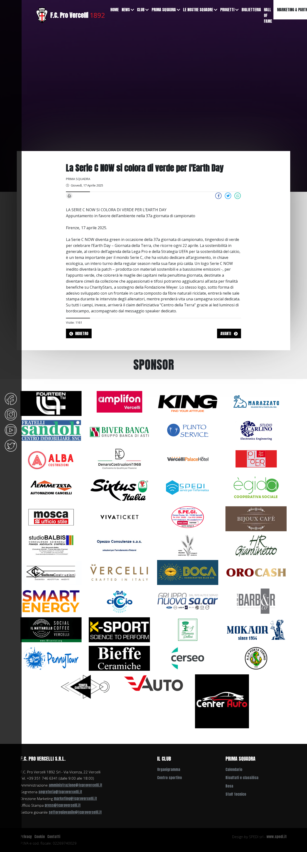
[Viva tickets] (119, 516)
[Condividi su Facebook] (218, 195)
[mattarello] (51, 629)
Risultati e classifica (241, 777)
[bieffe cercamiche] (119, 657)
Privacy (26, 836)
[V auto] (153, 682)
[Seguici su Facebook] (11, 398)
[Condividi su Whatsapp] (237, 195)
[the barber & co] (256, 600)
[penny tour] (51, 657)
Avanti (226, 333)
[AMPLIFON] (119, 401)
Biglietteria (251, 9)
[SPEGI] (188, 516)
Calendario (233, 769)
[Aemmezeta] (51, 487)
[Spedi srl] (188, 487)
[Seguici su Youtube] (11, 429)
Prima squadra (164, 9)
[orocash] (256, 572)
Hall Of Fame (268, 15)
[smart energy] (51, 600)
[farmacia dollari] (187, 629)
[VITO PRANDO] (188, 545)
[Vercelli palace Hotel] (188, 458)
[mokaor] (256, 629)
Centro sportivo (169, 777)
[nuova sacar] (187, 600)
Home (114, 9)
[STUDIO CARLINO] (256, 429)
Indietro (81, 333)
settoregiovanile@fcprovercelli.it (75, 812)
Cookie (39, 836)
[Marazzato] (256, 401)
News (126, 9)
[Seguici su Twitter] (11, 445)
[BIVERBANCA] (119, 431)
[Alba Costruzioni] (51, 460)
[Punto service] (188, 429)
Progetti (227, 9)
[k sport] (119, 629)
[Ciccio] (119, 600)
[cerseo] (187, 657)
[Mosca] (51, 516)
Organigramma (168, 769)
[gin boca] (187, 572)
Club (140, 9)
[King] (187, 403)
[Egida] (256, 487)
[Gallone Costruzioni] (51, 572)
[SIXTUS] (119, 489)
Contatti (53, 836)
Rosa (229, 786)
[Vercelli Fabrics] (119, 572)
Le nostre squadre (198, 9)
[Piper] (256, 458)
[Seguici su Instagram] (11, 414)
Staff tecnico (235, 794)
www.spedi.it (276, 836)
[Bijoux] (256, 518)
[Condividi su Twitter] (228, 195)
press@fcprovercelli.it (63, 805)
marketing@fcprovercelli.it (75, 798)
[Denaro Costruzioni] (119, 458)
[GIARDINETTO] (256, 545)
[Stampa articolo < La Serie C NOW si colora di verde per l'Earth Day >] (69, 195)
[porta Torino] (256, 657)
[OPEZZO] (119, 545)
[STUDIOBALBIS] (51, 545)
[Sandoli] (51, 430)
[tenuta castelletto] (85, 686)
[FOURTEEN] (51, 403)
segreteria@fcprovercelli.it (60, 791)
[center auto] (222, 701)
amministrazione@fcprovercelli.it (75, 785)
